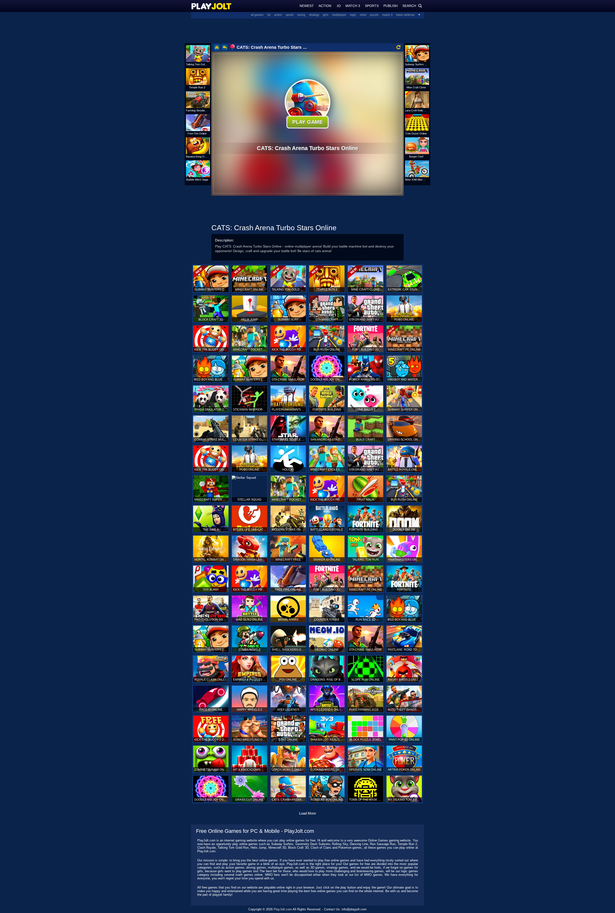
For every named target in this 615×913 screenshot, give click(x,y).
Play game (307, 122)
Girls (325, 15)
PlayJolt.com (283, 909)
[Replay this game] (398, 47)
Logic (353, 15)
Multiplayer (339, 15)
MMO (363, 15)
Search (412, 6)
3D (269, 15)
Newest (307, 6)
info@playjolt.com (354, 909)
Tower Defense (405, 15)
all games (257, 15)
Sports (372, 6)
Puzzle (374, 15)
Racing (301, 15)
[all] (417, 15)
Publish (390, 6)
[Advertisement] (307, 30)
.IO (338, 6)
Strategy (314, 15)
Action (325, 6)
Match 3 (352, 6)
